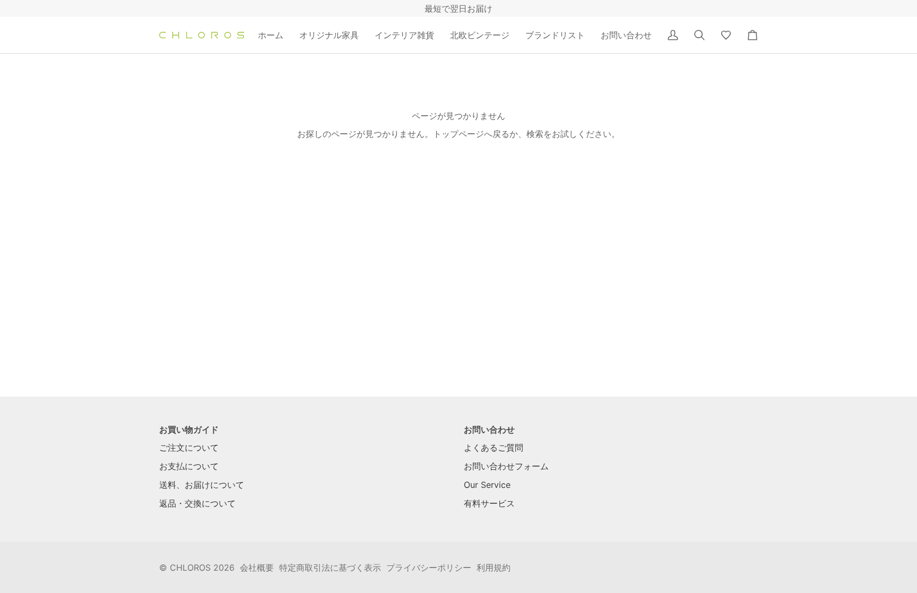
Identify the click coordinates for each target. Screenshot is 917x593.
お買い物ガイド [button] (189, 429)
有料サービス (489, 503)
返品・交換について (197, 503)
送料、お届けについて (201, 484)
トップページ (458, 133)
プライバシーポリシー (428, 567)
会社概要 (257, 567)
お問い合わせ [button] (489, 429)
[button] (329, 35)
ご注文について (189, 447)
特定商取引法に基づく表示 (330, 567)
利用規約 (494, 567)
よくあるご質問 (493, 447)
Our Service (487, 484)
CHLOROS (190, 567)
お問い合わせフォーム (506, 466)
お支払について (189, 466)
